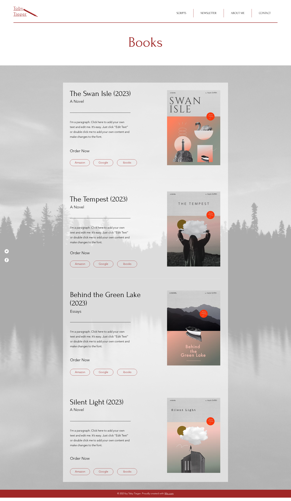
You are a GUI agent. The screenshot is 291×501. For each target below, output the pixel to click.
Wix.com (169, 493)
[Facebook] (7, 260)
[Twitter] (7, 251)
